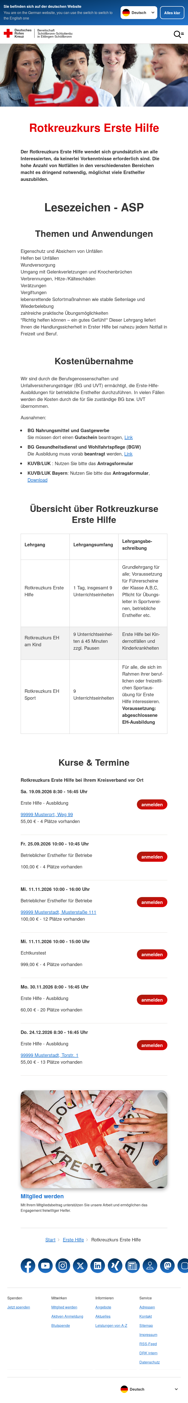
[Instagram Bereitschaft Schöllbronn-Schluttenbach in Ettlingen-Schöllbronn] (62, 1265)
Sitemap (146, 1325)
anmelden (152, 804)
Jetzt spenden (18, 1307)
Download (37, 479)
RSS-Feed (148, 1343)
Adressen (147, 1307)
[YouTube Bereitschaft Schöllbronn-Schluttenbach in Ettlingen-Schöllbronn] (45, 1265)
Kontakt (145, 1316)
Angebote (103, 1307)
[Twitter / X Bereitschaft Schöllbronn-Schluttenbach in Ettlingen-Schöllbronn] (80, 1265)
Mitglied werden (42, 1196)
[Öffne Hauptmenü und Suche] (178, 34)
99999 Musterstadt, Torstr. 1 (49, 1055)
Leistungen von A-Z (111, 1325)
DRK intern (148, 1353)
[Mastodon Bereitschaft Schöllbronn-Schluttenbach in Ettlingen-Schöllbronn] (167, 1265)
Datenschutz (149, 1362)
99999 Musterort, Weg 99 (47, 814)
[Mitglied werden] (94, 1139)
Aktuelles (103, 1316)
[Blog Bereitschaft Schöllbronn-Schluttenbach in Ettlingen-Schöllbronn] (132, 1265)
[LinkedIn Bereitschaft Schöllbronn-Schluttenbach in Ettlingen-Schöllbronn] (97, 1265)
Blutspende (60, 1325)
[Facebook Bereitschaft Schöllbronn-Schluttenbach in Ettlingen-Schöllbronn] (28, 1265)
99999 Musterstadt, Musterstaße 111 (58, 912)
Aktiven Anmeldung (67, 1316)
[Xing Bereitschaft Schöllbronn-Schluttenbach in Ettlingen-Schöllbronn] (115, 1265)
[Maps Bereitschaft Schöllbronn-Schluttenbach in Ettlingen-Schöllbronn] (150, 1265)
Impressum (148, 1334)
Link (128, 437)
